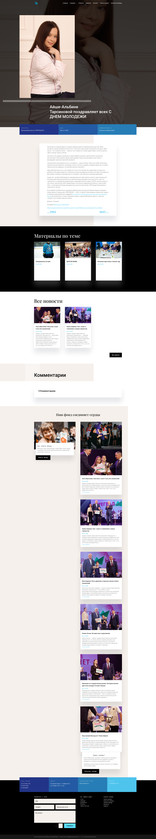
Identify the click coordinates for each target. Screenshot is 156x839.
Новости (88, 3)
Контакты (106, 804)
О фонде (72, 3)
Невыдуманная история (43, 261)
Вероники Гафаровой (61, 204)
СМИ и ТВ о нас (84, 806)
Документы (83, 802)
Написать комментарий (106, 129)
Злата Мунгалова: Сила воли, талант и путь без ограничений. (101, 478)
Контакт (95, 3)
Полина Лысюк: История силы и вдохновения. (96, 633)
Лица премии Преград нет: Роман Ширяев (95, 736)
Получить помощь (116, 3)
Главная (65, 3)
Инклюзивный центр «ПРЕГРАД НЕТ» (32, 130)
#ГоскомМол (98, 208)
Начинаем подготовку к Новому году (108, 261)
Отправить (70, 826)
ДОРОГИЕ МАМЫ (72, 261)
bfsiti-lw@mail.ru (84, 783)
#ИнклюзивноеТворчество (56, 208)
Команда (82, 801)
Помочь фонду (104, 3)
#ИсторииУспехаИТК (73, 208)
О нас (82, 799)
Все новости (115, 355)
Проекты (81, 3)
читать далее (85, 492)
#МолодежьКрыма (87, 208)
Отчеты (82, 804)
